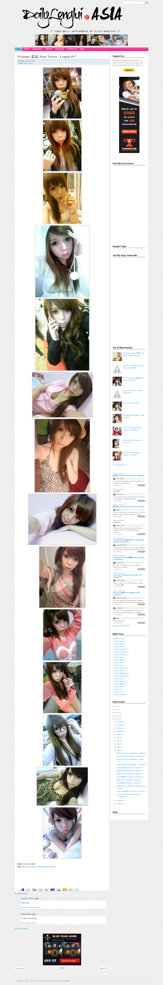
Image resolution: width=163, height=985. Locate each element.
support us (72, 49)
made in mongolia (119, 670)
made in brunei (118, 638)
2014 (116, 706)
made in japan (118, 657)
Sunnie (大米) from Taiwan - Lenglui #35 (129, 774)
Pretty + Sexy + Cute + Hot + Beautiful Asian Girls (37, 981)
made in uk (117, 689)
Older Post (104, 969)
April (118, 747)
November (120, 725)
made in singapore (119, 676)
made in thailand (119, 684)
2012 (116, 712)
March (119, 750)
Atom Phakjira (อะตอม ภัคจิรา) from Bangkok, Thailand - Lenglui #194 (128, 541)
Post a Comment (21, 929)
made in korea (118, 660)
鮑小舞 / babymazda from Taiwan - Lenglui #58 (128, 475)
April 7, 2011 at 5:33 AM (28, 923)
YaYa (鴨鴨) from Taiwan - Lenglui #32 (128, 783)
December (120, 722)
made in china (118, 644)
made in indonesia (119, 654)
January (119, 803)
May (118, 744)
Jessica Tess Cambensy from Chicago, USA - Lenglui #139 (127, 576)
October (119, 728)
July (118, 738)
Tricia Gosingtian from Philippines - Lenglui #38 (131, 764)
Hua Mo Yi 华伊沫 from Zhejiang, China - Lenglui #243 (127, 594)
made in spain (118, 678)
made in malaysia (119, 668)
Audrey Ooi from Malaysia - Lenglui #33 (128, 780)
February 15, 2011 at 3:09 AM (30, 907)
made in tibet (118, 686)
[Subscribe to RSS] (71, 889)
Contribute (116, 491)
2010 (116, 719)
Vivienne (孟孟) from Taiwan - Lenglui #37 (46, 56)
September (120, 731)
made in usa (118, 692)
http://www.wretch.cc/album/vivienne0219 (38, 867)
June (118, 741)
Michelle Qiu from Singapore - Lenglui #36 (129, 771)
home (18, 49)
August (119, 734)
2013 (116, 709)
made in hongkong (120, 652)
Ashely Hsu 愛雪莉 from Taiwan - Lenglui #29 (130, 791)
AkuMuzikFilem (27, 898)
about (26, 49)
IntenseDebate (125, 626)
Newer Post (20, 969)
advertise (59, 49)
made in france (118, 646)
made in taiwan (28, 63)
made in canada (119, 641)
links (82, 49)
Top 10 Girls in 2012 (120, 465)
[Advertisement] (61, 932)
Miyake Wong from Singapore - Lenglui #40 (129, 756)
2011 (116, 716)
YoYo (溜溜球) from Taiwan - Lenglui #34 (129, 777)
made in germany (119, 649)
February (120, 800)
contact (48, 49)
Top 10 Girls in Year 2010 (131, 403)
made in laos (118, 662)
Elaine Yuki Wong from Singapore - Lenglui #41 (131, 753)
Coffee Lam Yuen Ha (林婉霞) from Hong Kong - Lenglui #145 (128, 558)
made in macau (118, 665)
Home (62, 968)
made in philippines (120, 673)
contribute (37, 49)
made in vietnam (119, 694)
